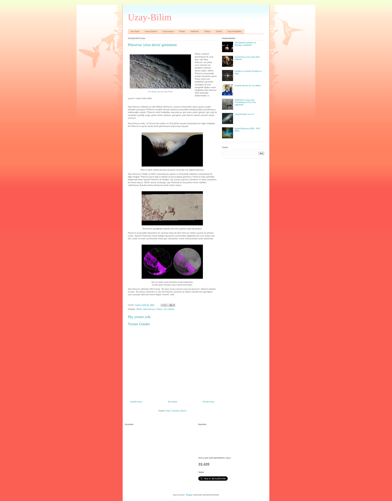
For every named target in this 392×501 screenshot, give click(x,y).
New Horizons (149, 309)
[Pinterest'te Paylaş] (173, 305)
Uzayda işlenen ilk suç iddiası (248, 85)
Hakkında (195, 31)
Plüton (159, 309)
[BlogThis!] (165, 305)
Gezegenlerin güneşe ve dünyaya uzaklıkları (245, 43)
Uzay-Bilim (150, 17)
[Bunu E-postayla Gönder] (162, 305)
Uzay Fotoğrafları (234, 31)
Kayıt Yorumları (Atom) (176, 411)
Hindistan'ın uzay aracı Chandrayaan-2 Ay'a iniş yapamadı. (245, 102)
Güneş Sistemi (151, 31)
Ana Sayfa (135, 31)
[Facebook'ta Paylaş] (170, 305)
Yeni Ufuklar (169, 309)
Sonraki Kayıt (136, 402)
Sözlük (219, 31)
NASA (139, 309)
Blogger (189, 495)
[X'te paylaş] (168, 305)
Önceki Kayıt (208, 402)
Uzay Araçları (168, 31)
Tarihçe (207, 31)
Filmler (182, 31)
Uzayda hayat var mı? (244, 114)
